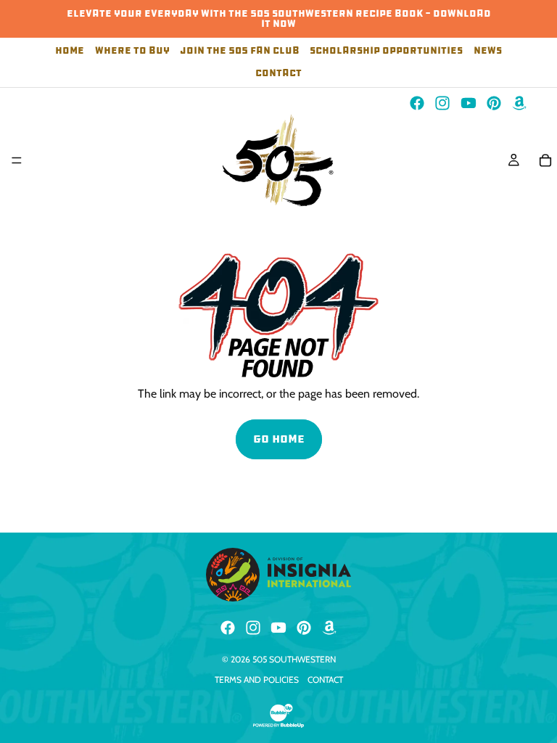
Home (69, 51)
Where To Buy (132, 51)
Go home (279, 438)
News (488, 51)
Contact (278, 73)
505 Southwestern (294, 659)
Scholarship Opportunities (386, 51)
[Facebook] (417, 103)
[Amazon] (519, 103)
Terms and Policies (257, 679)
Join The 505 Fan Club (240, 51)
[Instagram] (442, 103)
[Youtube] (468, 103)
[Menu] (16, 160)
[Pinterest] (494, 103)
